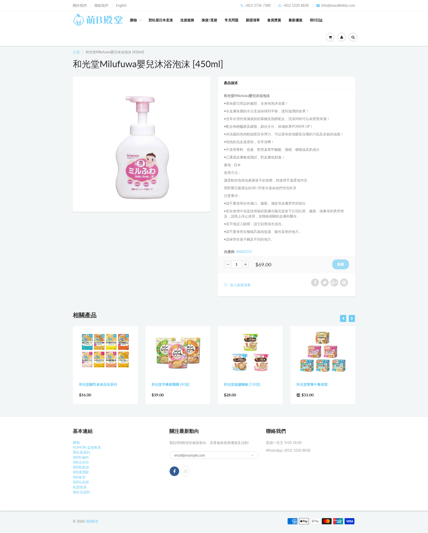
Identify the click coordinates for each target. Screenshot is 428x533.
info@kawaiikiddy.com (338, 5)
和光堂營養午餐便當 (240, 384)
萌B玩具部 (81, 482)
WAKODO (244, 252)
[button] (237, 285)
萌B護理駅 (81, 472)
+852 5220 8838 (296, 5)
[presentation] (343, 318)
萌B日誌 (316, 20)
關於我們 (80, 5)
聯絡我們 (101, 5)
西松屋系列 (81, 452)
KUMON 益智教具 (87, 447)
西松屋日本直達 (161, 20)
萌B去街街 (81, 462)
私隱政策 (80, 487)
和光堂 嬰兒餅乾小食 (313, 384)
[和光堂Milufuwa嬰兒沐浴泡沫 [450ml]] (141, 144)
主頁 (76, 52)
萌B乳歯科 (81, 457)
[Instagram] (185, 471)
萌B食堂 (79, 477)
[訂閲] (252, 455)
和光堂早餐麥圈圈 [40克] (98, 384)
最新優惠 (295, 20)
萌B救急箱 (81, 467)
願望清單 (253, 20)
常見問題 (232, 20)
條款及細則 (81, 492)
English (121, 5)
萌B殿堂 (92, 521)
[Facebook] (174, 471)
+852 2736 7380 (258, 5)
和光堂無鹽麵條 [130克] (170, 384)
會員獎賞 (274, 20)
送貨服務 (187, 20)
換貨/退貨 (209, 20)
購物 (133, 20)
